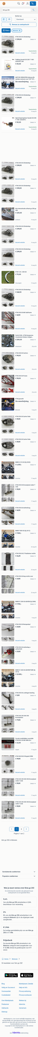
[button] (23, 3)
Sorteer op (18, 16)
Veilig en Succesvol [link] (8, 987)
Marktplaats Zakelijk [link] (26, 984)
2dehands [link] (5, 1008)
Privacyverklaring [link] (25, 991)
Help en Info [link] (23, 987)
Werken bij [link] (22, 1000)
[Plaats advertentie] (33, 3)
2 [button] (21, 829)
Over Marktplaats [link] (7, 1000)
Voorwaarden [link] (6, 991)
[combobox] (16, 10)
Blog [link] (3, 984)
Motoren (15, 30)
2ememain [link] (22, 1008)
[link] (4, 3)
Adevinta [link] (22, 1004)
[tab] (4, 19)
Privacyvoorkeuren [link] (25, 995)
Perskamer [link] (5, 1004)
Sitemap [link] (4, 1012)
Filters (7, 30)
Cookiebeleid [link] (6, 995)
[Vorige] (11, 829)
